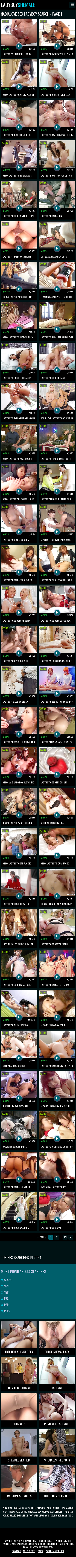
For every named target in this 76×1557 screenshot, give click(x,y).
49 (65, 1237)
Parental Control (55, 1551)
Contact (16, 1551)
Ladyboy (18, 5)
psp (6, 1305)
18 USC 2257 (29, 1551)
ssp (6, 1292)
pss (6, 1298)
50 (70, 1237)
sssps (7, 1280)
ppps (7, 1311)
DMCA (40, 1551)
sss (6, 1286)
